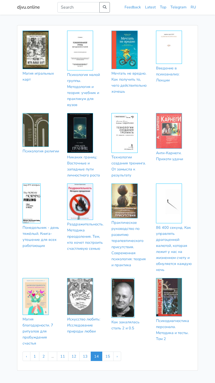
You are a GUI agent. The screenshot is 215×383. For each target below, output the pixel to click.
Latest (150, 7)
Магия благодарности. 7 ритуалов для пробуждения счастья (38, 331)
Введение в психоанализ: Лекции (167, 74)
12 (74, 356)
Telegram (178, 7)
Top (163, 7)
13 (85, 356)
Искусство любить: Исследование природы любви (83, 325)
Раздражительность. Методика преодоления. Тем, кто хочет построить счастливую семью (85, 236)
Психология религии (41, 151)
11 (62, 356)
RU (193, 7)
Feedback (133, 7)
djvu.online (28, 7)
